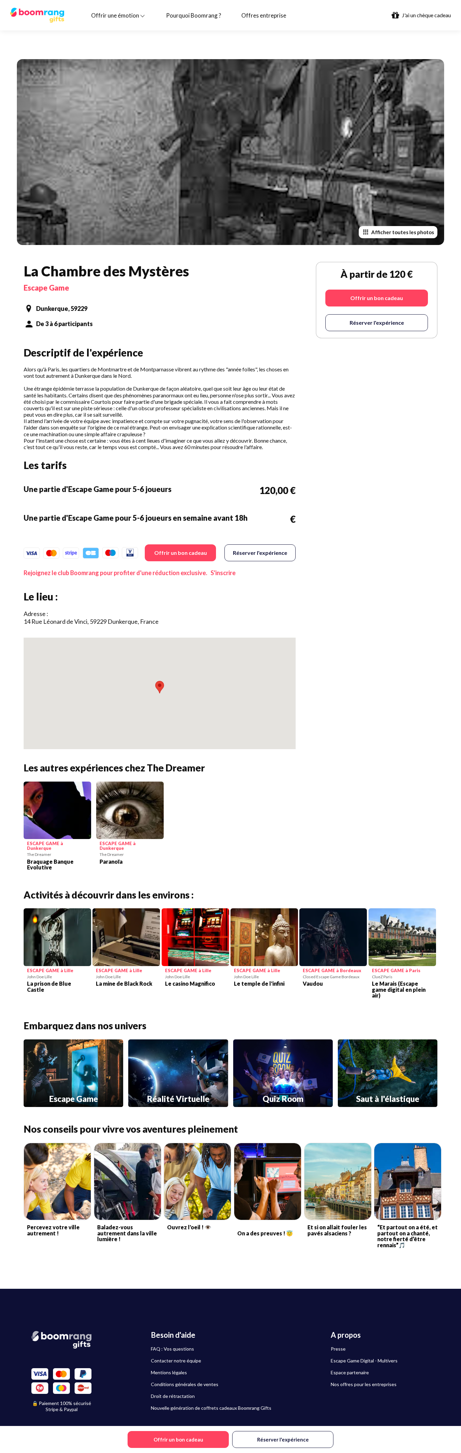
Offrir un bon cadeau (180, 552)
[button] (159, 687)
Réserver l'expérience (260, 552)
